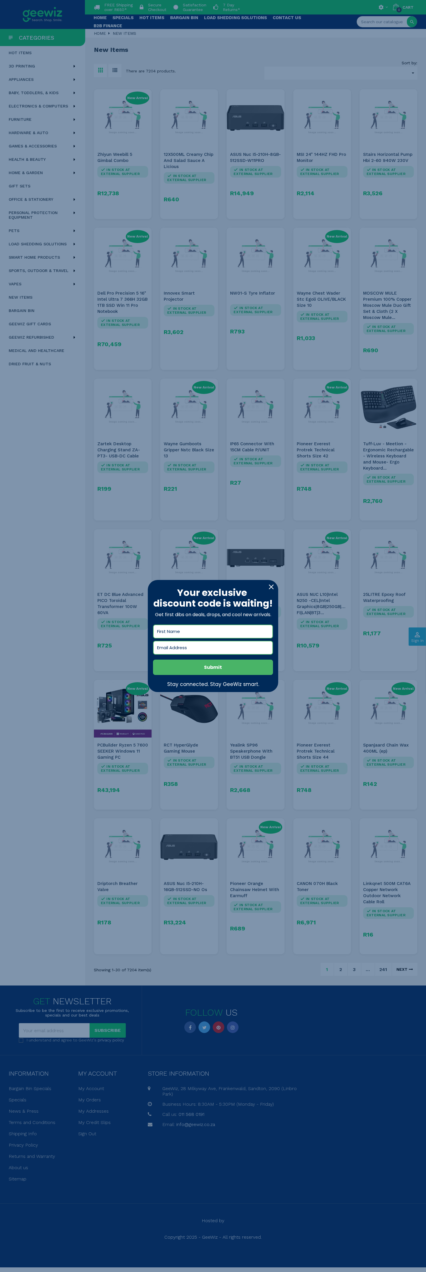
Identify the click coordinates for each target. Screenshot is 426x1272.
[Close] (271, 587)
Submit (213, 667)
